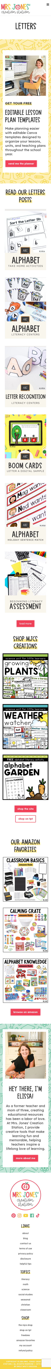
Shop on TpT (25, 818)
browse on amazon (25, 1012)
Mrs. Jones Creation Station (15, 9)
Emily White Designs (27, 1366)
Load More (25, 623)
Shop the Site (25, 808)
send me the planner (21, 163)
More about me (25, 1158)
